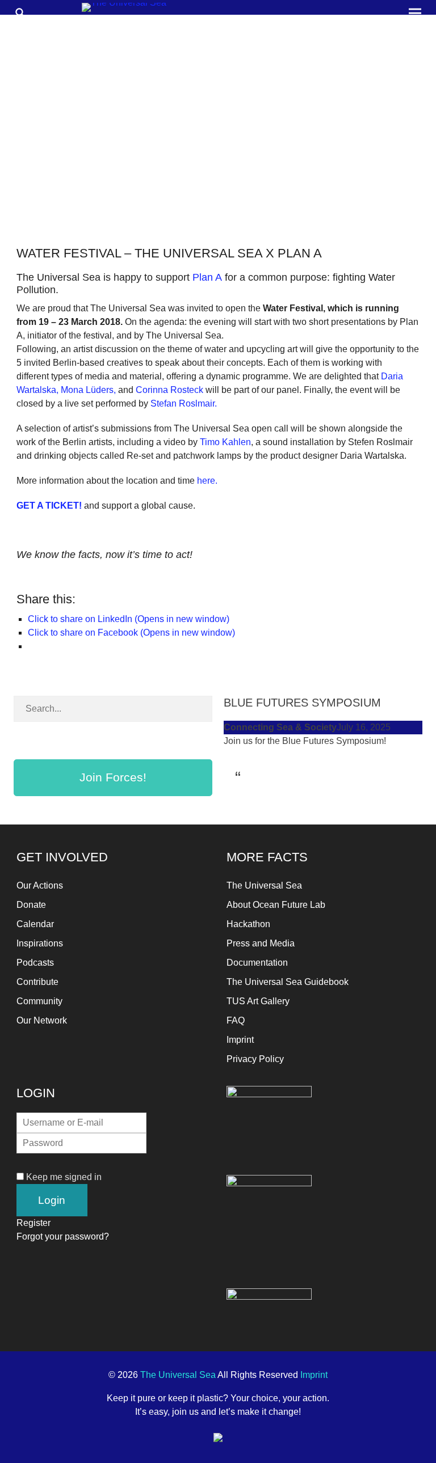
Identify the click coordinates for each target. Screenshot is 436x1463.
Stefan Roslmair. (183, 403)
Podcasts (35, 962)
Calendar (35, 924)
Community (39, 1001)
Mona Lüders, (89, 390)
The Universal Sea (264, 885)
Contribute (37, 982)
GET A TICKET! (50, 505)
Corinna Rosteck (169, 390)
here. (207, 480)
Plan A (207, 277)
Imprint (240, 1040)
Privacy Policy (255, 1059)
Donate (31, 905)
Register (33, 1223)
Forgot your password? (62, 1236)
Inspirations (39, 943)
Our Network (41, 1020)
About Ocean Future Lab (276, 905)
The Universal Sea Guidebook (288, 982)
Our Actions (39, 885)
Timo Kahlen (225, 442)
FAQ (236, 1020)
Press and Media (261, 943)
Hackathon (248, 924)
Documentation (257, 962)
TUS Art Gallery (258, 1001)
